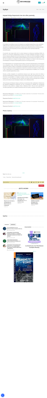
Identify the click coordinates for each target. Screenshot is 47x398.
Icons (7, 206)
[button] (35, 251)
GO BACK (41, 185)
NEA (40, 9)
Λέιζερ (4, 177)
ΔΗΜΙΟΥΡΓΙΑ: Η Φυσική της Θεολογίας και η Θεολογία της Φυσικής (34, 245)
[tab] (7, 224)
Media (5, 206)
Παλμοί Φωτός (8, 177)
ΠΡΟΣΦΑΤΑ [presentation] (7, 224)
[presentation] (44, 201)
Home (37, 9)
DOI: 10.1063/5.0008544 (17, 95)
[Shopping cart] (43, 2)
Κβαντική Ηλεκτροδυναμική (16, 177)
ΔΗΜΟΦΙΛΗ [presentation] (13, 224)
